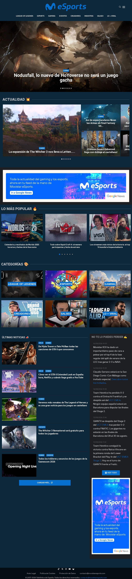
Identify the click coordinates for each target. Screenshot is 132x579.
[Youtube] (70, 569)
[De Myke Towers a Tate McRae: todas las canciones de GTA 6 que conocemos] (19, 353)
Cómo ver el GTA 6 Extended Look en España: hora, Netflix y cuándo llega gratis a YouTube (61, 376)
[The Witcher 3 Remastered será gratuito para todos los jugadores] (19, 437)
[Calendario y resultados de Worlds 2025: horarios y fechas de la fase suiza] (22, 227)
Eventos (63, 16)
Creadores (76, 16)
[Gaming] (110, 284)
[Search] (120, 7)
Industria (88, 16)
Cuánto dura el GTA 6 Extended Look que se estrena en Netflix (66, 78)
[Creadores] (22, 313)
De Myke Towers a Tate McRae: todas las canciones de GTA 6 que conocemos (58, 348)
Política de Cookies (47, 573)
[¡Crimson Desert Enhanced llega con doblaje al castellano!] (100, 143)
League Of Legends (24, 16)
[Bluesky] (73, 569)
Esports (40, 16)
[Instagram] (66, 569)
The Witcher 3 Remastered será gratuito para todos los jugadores (61, 432)
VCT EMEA (115, 400)
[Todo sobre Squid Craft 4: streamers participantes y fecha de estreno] (66, 227)
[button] (5, 56)
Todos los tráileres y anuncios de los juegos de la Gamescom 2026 (62, 460)
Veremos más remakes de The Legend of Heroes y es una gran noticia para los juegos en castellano (63, 404)
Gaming (51, 16)
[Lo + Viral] (110, 313)
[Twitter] (62, 569)
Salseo (100, 16)
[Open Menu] (123, 7)
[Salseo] (66, 313)
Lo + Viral (111, 16)
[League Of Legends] (22, 284)
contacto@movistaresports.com (92, 573)
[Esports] (66, 284)
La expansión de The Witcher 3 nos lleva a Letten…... (42, 151)
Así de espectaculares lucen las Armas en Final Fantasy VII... (101, 123)
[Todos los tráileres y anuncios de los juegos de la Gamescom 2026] (19, 465)
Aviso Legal (31, 573)
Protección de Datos (67, 573)
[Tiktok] (59, 569)
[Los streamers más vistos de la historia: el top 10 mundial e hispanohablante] (110, 227)
